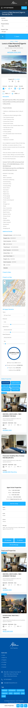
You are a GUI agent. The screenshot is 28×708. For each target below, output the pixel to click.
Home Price (5, 326)
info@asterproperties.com (16, 499)
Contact (4, 667)
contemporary (12, 690)
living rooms (17, 693)
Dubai (16, 41)
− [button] (4, 283)
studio (22, 693)
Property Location (15, 386)
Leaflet (13, 305)
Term (4, 312)
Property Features (16, 382)
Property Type (4, 29)
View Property (14, 408)
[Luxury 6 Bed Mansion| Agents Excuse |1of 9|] (14, 291)
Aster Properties (20, 701)
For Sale (4, 664)
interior (10, 693)
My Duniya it (17, 703)
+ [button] (4, 281)
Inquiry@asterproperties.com (10, 682)
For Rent (4, 662)
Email (4, 513)
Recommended (5, 382)
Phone (4, 519)
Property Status (5, 23)
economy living (20, 690)
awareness (4, 690)
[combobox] (14, 20)
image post (4, 693)
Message (5, 525)
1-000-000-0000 (16, 490)
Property (4, 659)
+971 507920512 (8, 8)
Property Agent (15, 389)
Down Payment (6, 334)
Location (3, 18)
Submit (24, 7)
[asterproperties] (14, 4)
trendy (3, 696)
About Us (4, 657)
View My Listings (14, 503)
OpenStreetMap (18, 305)
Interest (5, 318)
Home (11, 41)
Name (4, 507)
